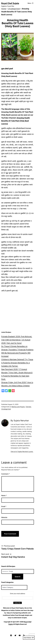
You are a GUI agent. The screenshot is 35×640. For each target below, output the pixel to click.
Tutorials (28, 407)
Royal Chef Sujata (10, 3)
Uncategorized (14, 9)
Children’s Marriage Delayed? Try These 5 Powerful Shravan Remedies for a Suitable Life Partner (17, 362)
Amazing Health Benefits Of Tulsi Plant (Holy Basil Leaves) (15, 121)
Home (3, 9)
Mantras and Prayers (18, 407)
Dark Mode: (27, 638)
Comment (5, 474)
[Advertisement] (17, 311)
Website (4, 517)
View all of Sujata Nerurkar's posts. (22, 451)
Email (3, 506)
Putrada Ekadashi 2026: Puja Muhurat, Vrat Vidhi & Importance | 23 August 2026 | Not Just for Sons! (16, 339)
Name (4, 495)
